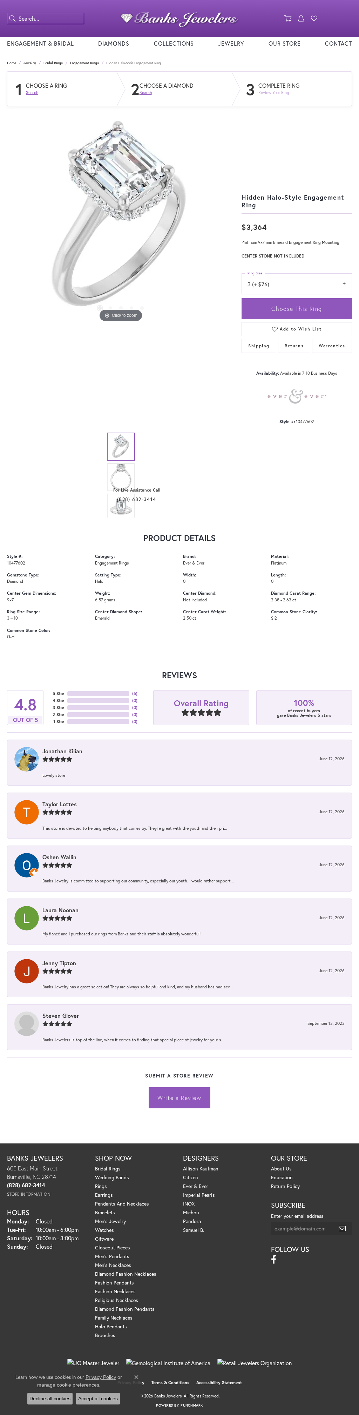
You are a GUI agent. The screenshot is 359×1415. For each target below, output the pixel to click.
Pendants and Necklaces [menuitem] (122, 1203)
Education (282, 1177)
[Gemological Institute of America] (168, 1363)
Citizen (190, 1177)
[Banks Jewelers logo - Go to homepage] (179, 18)
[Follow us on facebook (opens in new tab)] (273, 1259)
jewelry (29, 63)
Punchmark (192, 1405)
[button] (287, 18)
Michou (191, 1212)
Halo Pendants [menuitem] (111, 1326)
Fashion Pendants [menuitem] (114, 1282)
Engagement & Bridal (40, 43)
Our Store (285, 43)
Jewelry (231, 43)
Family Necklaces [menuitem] (114, 1317)
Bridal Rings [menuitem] (108, 1168)
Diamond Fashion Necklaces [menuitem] (125, 1273)
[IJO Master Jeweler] (93, 1363)
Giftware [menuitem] (104, 1238)
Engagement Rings (84, 63)
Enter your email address (297, 1216)
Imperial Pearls (199, 1195)
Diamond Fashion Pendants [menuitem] (125, 1309)
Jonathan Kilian (62, 751)
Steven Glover (60, 1015)
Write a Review (179, 1097)
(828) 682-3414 (136, 499)
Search (32, 92)
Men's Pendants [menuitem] (112, 1256)
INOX (189, 1203)
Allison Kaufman (200, 1168)
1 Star (59, 721)
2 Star (59, 714)
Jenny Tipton (59, 963)
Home (11, 63)
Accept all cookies (98, 1398)
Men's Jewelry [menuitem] (110, 1221)
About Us (281, 1168)
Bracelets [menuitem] (105, 1212)
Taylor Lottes (59, 804)
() (134, 693)
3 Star (59, 707)
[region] (121, 218)
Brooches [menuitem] (105, 1335)
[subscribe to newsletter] (342, 1228)
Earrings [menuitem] (104, 1195)
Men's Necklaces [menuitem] (113, 1265)
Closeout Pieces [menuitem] (112, 1247)
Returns (294, 345)
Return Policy (285, 1186)
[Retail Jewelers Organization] (254, 1363)
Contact (338, 43)
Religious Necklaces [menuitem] (116, 1300)
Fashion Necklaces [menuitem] (115, 1291)
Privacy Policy (101, 1377)
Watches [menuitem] (104, 1230)
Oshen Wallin (59, 857)
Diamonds (113, 43)
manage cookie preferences (68, 1385)
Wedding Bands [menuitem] (112, 1177)
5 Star (59, 693)
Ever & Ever (193, 563)
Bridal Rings (53, 63)
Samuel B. (193, 1230)
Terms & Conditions (170, 1382)
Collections (174, 43)
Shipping (259, 345)
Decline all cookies (49, 1398)
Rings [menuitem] (101, 1186)
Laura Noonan (60, 910)
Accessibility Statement (219, 1382)
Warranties (332, 345)
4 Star (59, 700)
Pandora (192, 1221)
